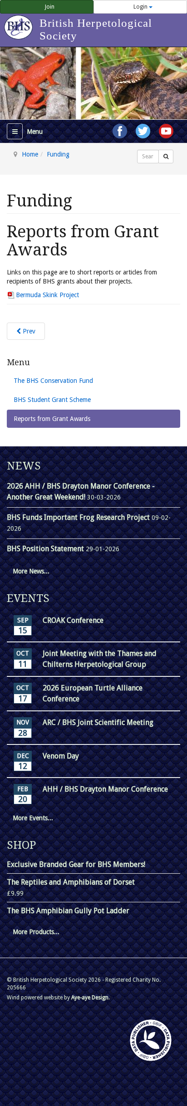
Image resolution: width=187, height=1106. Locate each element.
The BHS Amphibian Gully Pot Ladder (68, 910)
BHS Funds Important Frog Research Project (79, 517)
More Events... (33, 818)
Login (140, 7)
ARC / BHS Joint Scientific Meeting (98, 722)
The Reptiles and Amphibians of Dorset (71, 882)
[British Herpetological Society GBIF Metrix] (150, 1040)
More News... (31, 571)
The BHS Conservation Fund (53, 380)
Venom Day (61, 756)
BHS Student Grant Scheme (52, 399)
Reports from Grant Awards (52, 418)
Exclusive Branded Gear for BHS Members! (76, 864)
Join (49, 7)
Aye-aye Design (89, 997)
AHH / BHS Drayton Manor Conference (105, 789)
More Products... (36, 931)
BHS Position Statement (46, 548)
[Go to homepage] (19, 22)
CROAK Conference (73, 620)
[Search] (165, 156)
